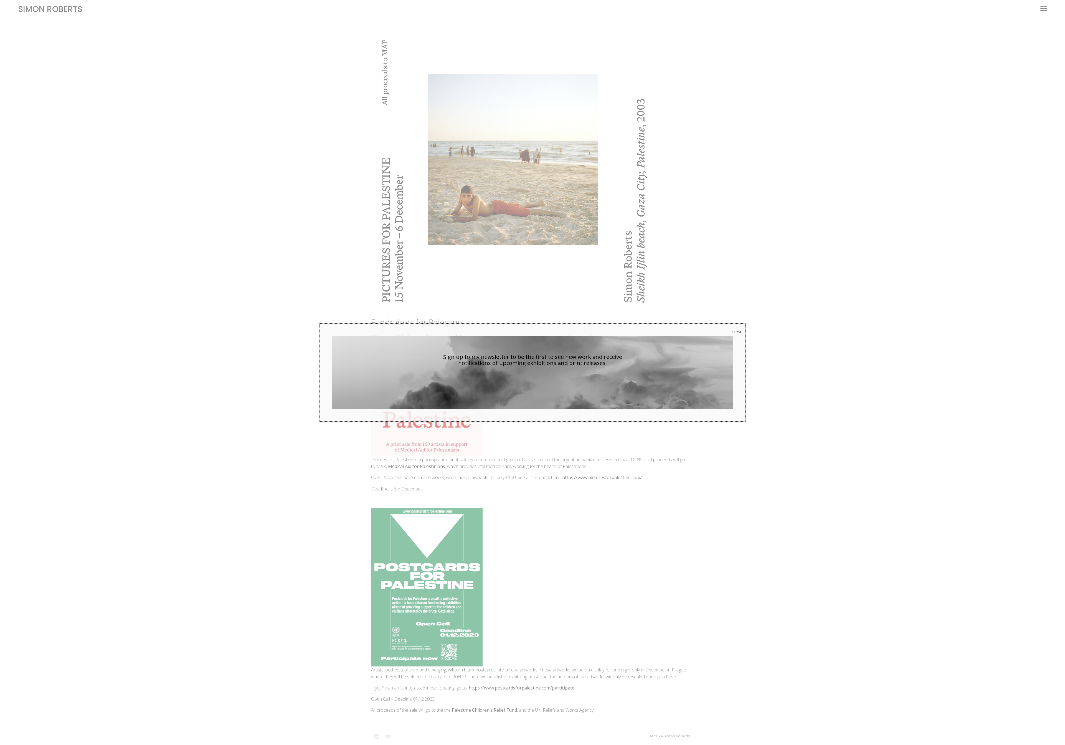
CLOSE (737, 332)
